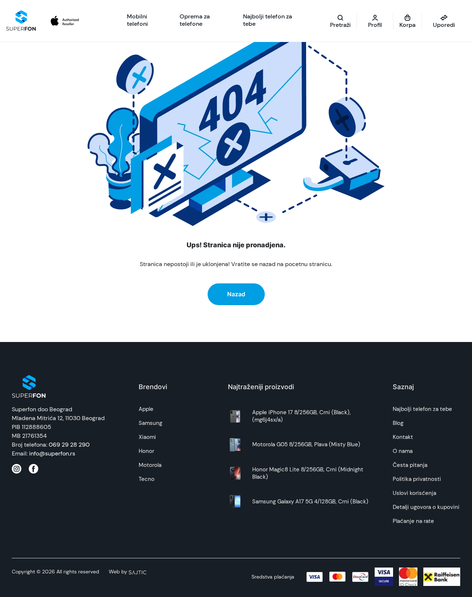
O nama (403, 451)
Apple (146, 409)
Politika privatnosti (417, 479)
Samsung (150, 423)
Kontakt (403, 437)
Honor (146, 451)
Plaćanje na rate (413, 521)
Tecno (147, 479)
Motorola (150, 465)
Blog (398, 423)
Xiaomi (147, 437)
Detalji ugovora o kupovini (426, 507)
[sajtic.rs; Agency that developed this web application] (137, 571)
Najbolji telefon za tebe (422, 409)
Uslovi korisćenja (414, 493)
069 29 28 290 (69, 444)
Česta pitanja (410, 465)
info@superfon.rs (52, 453)
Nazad (236, 294)
